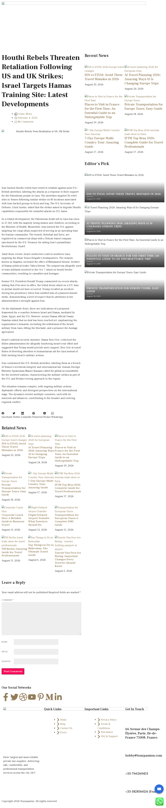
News (29, 114)
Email (5, 651)
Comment (8, 600)
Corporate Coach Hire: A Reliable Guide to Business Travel (13, 520)
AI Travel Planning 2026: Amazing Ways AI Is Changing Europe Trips (41, 452)
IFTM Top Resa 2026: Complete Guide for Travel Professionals (68, 488)
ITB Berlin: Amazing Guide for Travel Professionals (14, 552)
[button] (7, 415)
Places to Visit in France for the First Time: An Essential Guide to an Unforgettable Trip (67, 454)
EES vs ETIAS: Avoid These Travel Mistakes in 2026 (14, 447)
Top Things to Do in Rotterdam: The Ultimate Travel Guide (41, 550)
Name (5, 642)
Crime (21, 114)
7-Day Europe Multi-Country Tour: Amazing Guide (41, 484)
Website (6, 661)
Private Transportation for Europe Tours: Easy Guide (14, 489)
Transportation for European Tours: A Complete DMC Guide (67, 520)
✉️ (159, 789)
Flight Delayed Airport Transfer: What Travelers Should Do (39, 520)
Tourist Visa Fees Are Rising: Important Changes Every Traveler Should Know (68, 559)
